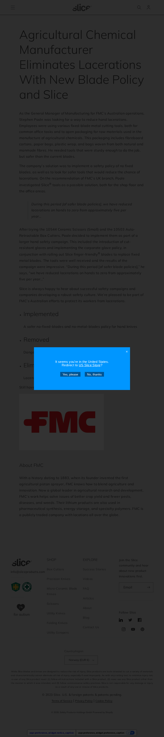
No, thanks (94, 374)
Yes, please (70, 374)
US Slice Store (90, 365)
